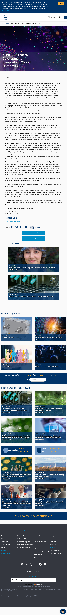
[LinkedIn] (27, 564)
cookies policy (6, 10)
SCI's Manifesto (6, 544)
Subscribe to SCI (33, 233)
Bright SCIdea (21, 536)
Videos (3, 547)
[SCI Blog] (40, 564)
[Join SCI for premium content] (39, 450)
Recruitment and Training (25, 544)
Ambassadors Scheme (24, 533)
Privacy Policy (26, 596)
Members (53, 17)
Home (2, 23)
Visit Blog (37, 227)
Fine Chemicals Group (13, 221)
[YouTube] (45, 564)
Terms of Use (16, 596)
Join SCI (33, 238)
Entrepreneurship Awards (41, 552)
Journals (4, 536)
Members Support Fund (24, 547)
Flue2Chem (4, 541)
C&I (2, 533)
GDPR (35, 596)
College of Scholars (23, 539)
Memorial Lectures (39, 536)
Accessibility (5, 596)
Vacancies (53, 544)
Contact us (53, 541)
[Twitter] (22, 565)
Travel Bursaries (38, 554)
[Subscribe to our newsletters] (5, 450)
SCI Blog (3, 539)
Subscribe (30, 571)
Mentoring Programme (24, 541)
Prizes (35, 557)
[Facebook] (36, 564)
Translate (39, 584)
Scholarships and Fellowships (39, 548)
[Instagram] (31, 564)
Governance (53, 539)
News (7, 23)
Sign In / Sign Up (55, 550)
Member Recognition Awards (40, 543)
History (52, 536)
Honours (36, 539)
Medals (36, 533)
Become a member (55, 553)
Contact (38, 571)
